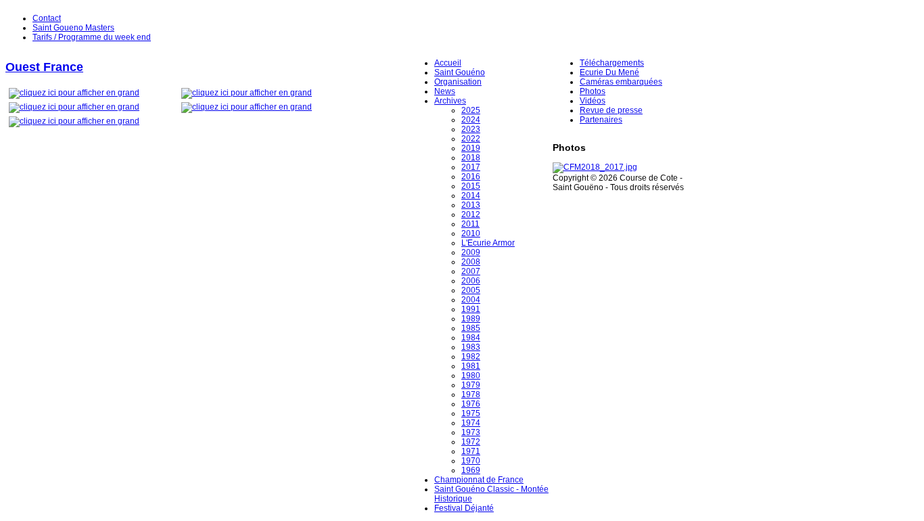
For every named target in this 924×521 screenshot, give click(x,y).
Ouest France (44, 67)
